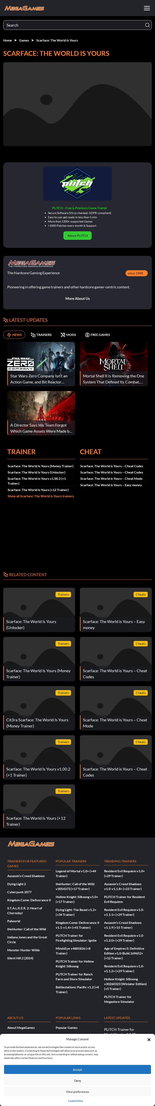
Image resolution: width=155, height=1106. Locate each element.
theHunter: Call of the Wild (26, 929)
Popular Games (67, 1027)
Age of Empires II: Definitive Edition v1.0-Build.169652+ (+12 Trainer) (124, 953)
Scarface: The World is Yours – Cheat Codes (111, 466)
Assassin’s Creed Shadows (26, 876)
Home (7, 40)
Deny (77, 1080)
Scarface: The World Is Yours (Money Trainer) (40, 466)
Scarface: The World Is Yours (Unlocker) (36, 472)
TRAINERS (44, 334)
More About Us (77, 298)
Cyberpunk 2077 (19, 892)
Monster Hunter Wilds (23, 950)
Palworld (13, 921)
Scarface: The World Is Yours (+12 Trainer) (38, 490)
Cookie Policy (75, 1100)
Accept (77, 1069)
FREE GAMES (100, 334)
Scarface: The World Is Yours (57, 40)
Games (24, 40)
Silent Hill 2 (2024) (20, 958)
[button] (149, 1039)
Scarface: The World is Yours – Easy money (111, 485)
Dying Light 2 (16, 884)
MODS (71, 334)
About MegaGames (21, 1027)
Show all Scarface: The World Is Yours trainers (41, 496)
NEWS (17, 334)
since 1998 (135, 273)
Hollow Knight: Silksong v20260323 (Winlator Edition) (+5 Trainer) (125, 984)
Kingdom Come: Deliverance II (29, 900)
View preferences (77, 1092)
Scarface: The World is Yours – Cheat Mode (111, 478)
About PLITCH (77, 235)
